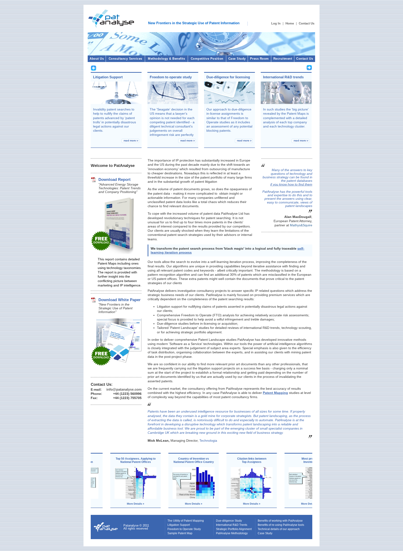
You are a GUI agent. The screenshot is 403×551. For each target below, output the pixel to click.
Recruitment (282, 58)
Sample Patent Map (179, 533)
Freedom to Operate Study (184, 529)
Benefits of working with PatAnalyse (280, 520)
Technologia (208, 440)
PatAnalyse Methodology (232, 533)
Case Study (237, 58)
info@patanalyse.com (124, 389)
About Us (97, 58)
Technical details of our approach (279, 529)
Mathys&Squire (300, 225)
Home (289, 23)
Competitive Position (207, 58)
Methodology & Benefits (166, 58)
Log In (276, 23)
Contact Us (306, 23)
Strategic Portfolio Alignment (234, 529)
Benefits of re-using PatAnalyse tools (281, 525)
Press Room (259, 58)
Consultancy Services (125, 58)
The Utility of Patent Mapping (185, 520)
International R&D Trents (231, 525)
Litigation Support (178, 525)
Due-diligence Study (229, 520)
